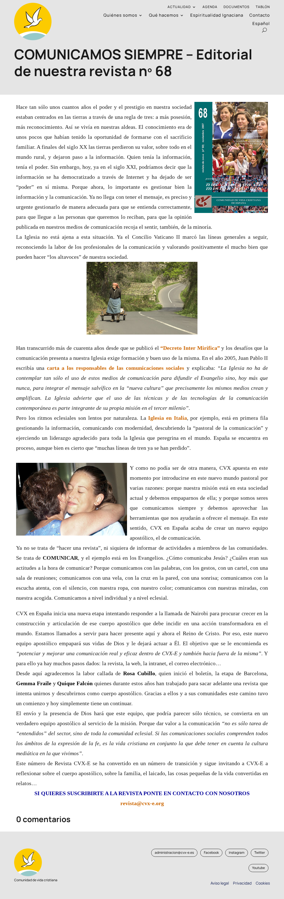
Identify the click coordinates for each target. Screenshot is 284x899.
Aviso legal (220, 883)
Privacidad (241, 883)
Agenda (209, 7)
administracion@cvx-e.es (174, 852)
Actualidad (179, 7)
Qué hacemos (164, 15)
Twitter (259, 852)
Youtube (258, 867)
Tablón (263, 7)
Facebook (211, 852)
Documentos (237, 7)
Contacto (259, 15)
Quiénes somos (120, 15)
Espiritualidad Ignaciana (216, 15)
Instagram (236, 852)
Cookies (263, 883)
